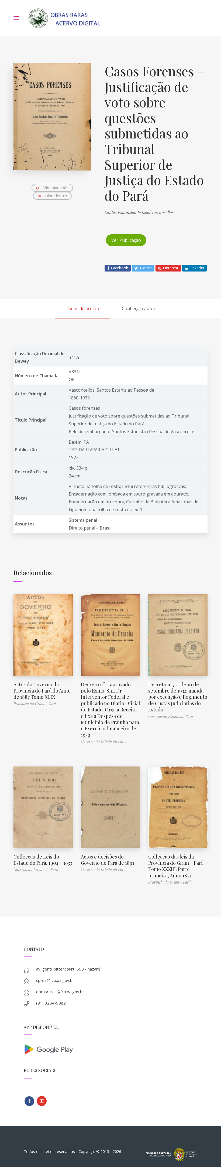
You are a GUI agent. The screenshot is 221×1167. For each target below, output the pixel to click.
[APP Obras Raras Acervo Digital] (111, 1048)
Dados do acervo (82, 308)
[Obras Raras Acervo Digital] (64, 18)
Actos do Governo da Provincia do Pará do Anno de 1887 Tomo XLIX (42, 690)
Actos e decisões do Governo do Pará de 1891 (107, 859)
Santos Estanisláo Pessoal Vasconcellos (139, 212)
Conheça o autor (139, 308)
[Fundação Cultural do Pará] (42, 1101)
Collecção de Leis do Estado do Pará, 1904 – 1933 (42, 859)
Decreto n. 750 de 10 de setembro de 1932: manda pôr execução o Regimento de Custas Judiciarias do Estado (177, 697)
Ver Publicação (126, 240)
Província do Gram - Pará (34, 703)
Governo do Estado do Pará (103, 741)
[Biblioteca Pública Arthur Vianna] (29, 1101)
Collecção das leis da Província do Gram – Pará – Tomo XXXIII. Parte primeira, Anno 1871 (177, 866)
